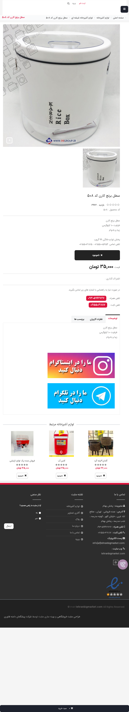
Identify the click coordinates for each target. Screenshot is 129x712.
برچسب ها (79, 319)
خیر (36, 518)
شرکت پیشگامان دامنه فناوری (18, 617)
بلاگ (77, 520)
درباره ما (76, 526)
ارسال (8, 526)
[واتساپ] (115, 562)
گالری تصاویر (74, 513)
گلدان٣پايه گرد (100, 461)
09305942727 (96, 298)
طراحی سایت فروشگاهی (68, 617)
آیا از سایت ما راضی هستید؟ (30, 505)
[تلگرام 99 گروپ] (61, 395)
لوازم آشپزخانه (73, 506)
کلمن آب (61, 461)
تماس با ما (75, 533)
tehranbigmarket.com (113, 554)
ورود (77, 539)
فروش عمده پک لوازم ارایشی (22, 461)
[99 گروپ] (61, 365)
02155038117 (98, 305)
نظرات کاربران (96, 319)
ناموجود (95, 255)
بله (37, 513)
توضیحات (112, 319)
